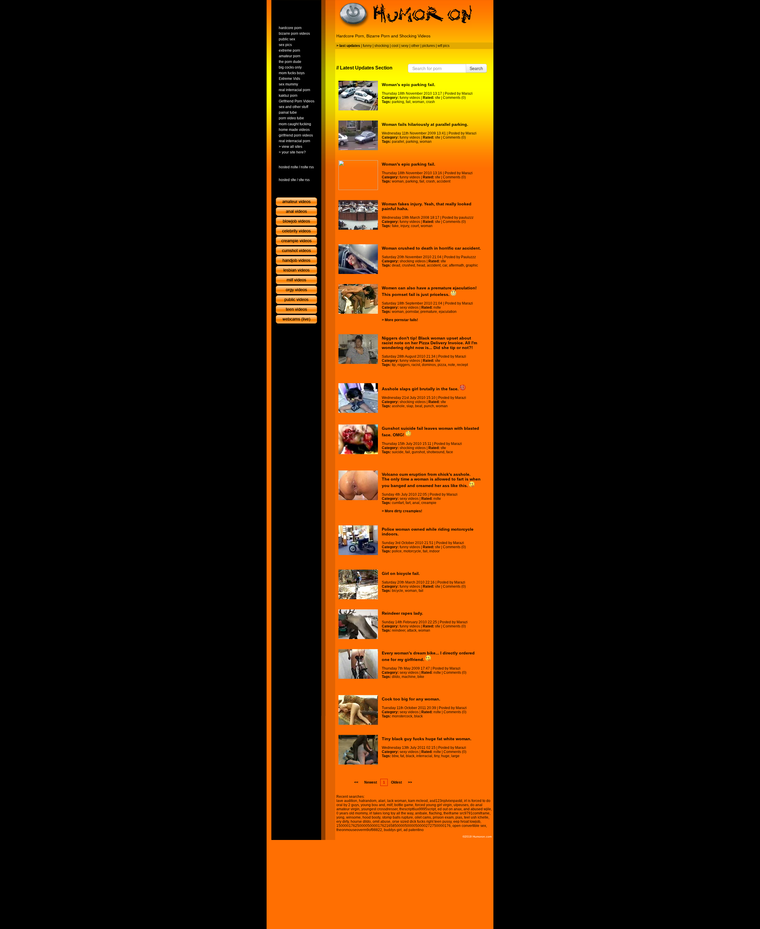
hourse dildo (361, 821)
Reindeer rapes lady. (402, 613)
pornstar (412, 312)
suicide (397, 452)
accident (443, 181)
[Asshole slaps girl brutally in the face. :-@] (358, 398)
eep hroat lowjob (466, 821)
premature (428, 312)
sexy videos (409, 307)
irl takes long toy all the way (391, 813)
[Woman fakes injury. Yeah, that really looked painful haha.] (358, 215)
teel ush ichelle (476, 817)
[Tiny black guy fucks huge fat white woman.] (358, 750)
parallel (398, 141)
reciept (462, 365)
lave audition (346, 801)
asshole (398, 406)
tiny (436, 756)
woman (418, 102)
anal (415, 503)
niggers (404, 365)
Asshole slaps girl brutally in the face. (421, 388)
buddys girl (393, 830)
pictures (428, 46)
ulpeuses (461, 805)
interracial (424, 756)
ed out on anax (450, 809)
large (455, 756)
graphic (472, 265)
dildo (396, 677)
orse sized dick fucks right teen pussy (422, 821)
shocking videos (413, 261)
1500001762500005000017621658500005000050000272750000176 (393, 826)
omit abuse (381, 821)
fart (408, 503)
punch (429, 406)
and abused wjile (477, 809)
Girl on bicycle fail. (401, 573)
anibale (421, 813)
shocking (381, 46)
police (397, 551)
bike (420, 677)
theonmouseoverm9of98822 (359, 830)
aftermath (456, 265)
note (451, 365)
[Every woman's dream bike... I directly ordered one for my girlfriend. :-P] (358, 664)
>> (410, 782)
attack (412, 630)
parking (398, 102)
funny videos (410, 98)
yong (340, 817)
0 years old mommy (352, 813)
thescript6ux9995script (417, 809)
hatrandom (367, 801)
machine (409, 677)
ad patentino (413, 830)
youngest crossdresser (379, 809)
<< (356, 782)
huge (445, 756)
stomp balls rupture (397, 817)
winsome (353, 817)
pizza (442, 365)
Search (476, 68)
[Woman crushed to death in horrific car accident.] (358, 259)
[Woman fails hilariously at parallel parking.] (358, 135)
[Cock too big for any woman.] (358, 710)
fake (395, 226)
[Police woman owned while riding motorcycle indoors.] (358, 540)
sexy (404, 46)
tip (394, 365)
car (444, 265)
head (421, 265)
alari (381, 801)
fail (408, 102)
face (449, 452)
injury (404, 226)
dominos (429, 365)
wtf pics (443, 46)
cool (395, 46)
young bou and (373, 805)
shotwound (435, 452)
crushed (408, 265)
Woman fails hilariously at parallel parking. (425, 124)
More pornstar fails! (401, 320)
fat (402, 756)
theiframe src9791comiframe (467, 813)
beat (418, 406)
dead (396, 265)
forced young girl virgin (433, 805)
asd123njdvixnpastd (446, 801)
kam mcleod (418, 801)
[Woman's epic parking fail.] (358, 95)
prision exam (443, 817)
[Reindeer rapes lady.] (358, 624)
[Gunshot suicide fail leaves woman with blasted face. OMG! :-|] (358, 439)
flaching (435, 813)
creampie (428, 503)
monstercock (402, 716)
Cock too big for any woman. (411, 699)
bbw (395, 756)
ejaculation (448, 312)
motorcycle (412, 551)
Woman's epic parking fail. (408, 84)
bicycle (397, 591)
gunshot (418, 452)
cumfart (398, 503)
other (415, 46)
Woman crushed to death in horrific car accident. (431, 248)
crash (430, 102)
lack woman (396, 801)
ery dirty (342, 821)
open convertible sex (469, 826)
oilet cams (423, 817)
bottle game (403, 805)
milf (389, 805)
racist (415, 365)
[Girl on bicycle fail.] (358, 584)
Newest (370, 782)
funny (367, 46)
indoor (434, 551)
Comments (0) (454, 98)
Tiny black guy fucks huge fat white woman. (426, 738)
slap (409, 406)
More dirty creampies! (403, 511)
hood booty (371, 817)
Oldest (396, 782)
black (418, 716)
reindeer (398, 630)
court (415, 226)
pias (458, 817)
